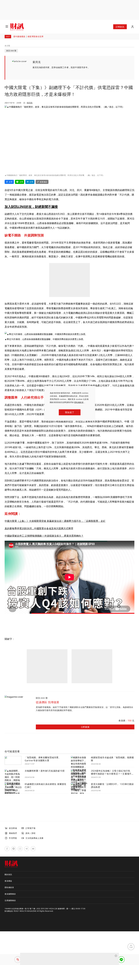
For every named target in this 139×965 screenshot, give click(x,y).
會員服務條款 (10, 894)
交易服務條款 (10, 900)
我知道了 (69, 412)
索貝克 (30, 103)
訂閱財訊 (120, 26)
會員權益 (8, 881)
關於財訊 (8, 874)
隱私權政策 (79, 402)
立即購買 (85, 727)
